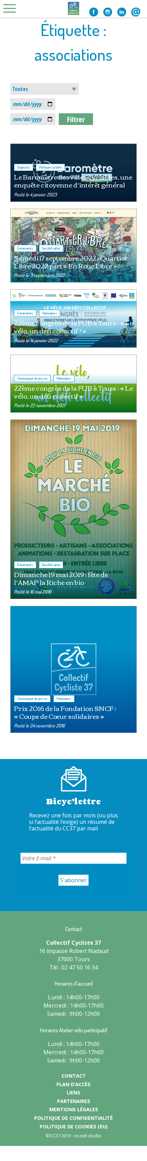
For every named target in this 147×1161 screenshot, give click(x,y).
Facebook (93, 12)
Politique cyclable (50, 167)
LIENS (73, 1092)
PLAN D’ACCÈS (73, 1084)
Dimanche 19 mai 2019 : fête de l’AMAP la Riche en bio (61, 578)
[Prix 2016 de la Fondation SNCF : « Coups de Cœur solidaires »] (73, 669)
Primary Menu (11, 8)
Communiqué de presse (32, 378)
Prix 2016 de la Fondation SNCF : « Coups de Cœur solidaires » (65, 712)
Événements (25, 248)
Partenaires (49, 313)
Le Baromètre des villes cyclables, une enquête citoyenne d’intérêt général (73, 180)
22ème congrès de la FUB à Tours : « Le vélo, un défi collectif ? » (73, 326)
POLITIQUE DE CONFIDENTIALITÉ (73, 1118)
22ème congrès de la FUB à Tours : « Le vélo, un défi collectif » (73, 392)
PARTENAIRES (73, 1101)
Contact (135, 12)
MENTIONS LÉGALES (73, 1109)
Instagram (107, 12)
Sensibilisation (51, 248)
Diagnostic (23, 167)
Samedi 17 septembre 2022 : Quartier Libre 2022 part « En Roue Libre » (71, 261)
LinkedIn (121, 12)
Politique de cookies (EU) (74, 1126)
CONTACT (74, 1075)
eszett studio (87, 1136)
